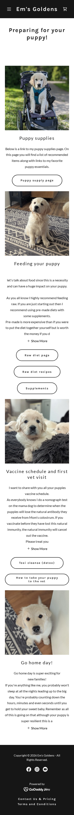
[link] (37, 10)
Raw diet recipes (37, 372)
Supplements (37, 388)
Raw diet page (37, 355)
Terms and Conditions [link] (37, 804)
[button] (10, 9)
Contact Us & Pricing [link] (37, 799)
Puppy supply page (37, 180)
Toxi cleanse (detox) (37, 563)
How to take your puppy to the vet (37, 579)
